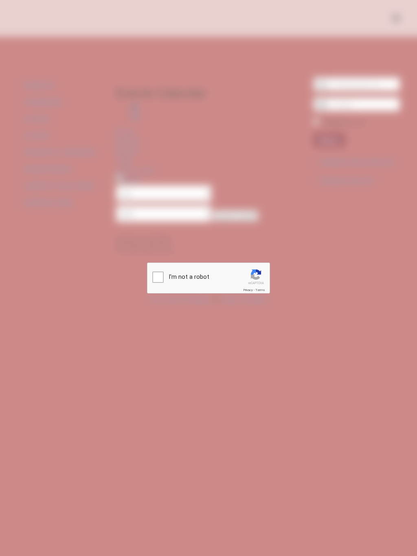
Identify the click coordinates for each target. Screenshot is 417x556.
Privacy (248, 290)
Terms (260, 290)
